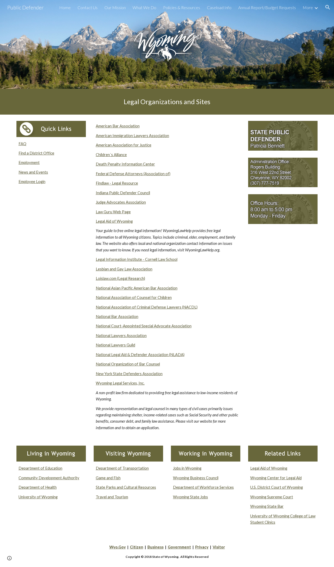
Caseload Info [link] (219, 7)
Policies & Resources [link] (181, 7)
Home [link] (65, 7)
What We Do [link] (144, 7)
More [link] (308, 7)
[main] (167, 101)
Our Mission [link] (115, 7)
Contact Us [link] (87, 7)
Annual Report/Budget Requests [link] (267, 7)
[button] (327, 7)
